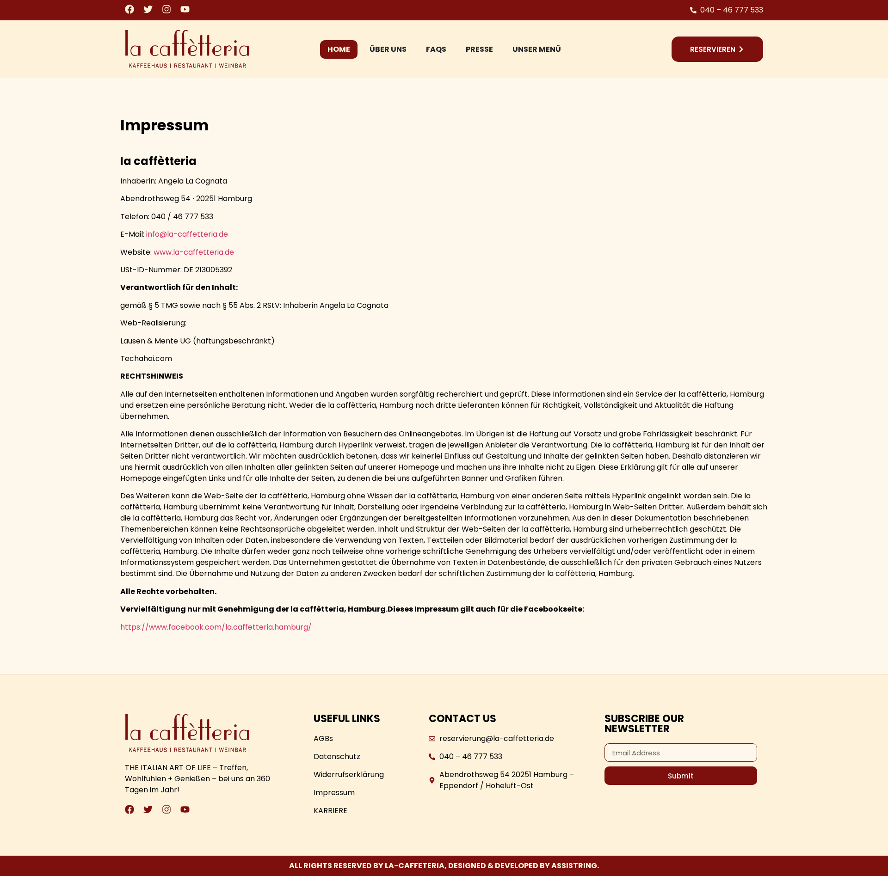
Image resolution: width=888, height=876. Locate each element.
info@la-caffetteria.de (187, 234)
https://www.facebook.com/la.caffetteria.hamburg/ (216, 627)
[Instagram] (166, 9)
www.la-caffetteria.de (193, 252)
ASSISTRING (574, 865)
